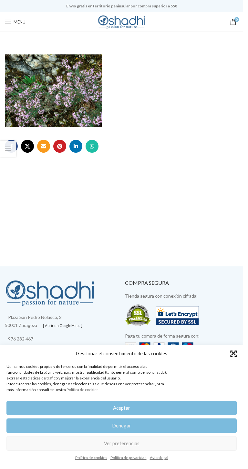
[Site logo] (122, 21)
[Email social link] (43, 146)
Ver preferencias (122, 443)
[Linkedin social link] (75, 146)
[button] (233, 353)
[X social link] (27, 146)
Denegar (121, 425)
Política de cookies (82, 389)
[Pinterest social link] (59, 146)
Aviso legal (159, 457)
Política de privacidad (128, 457)
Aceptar (121, 408)
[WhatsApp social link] (92, 146)
